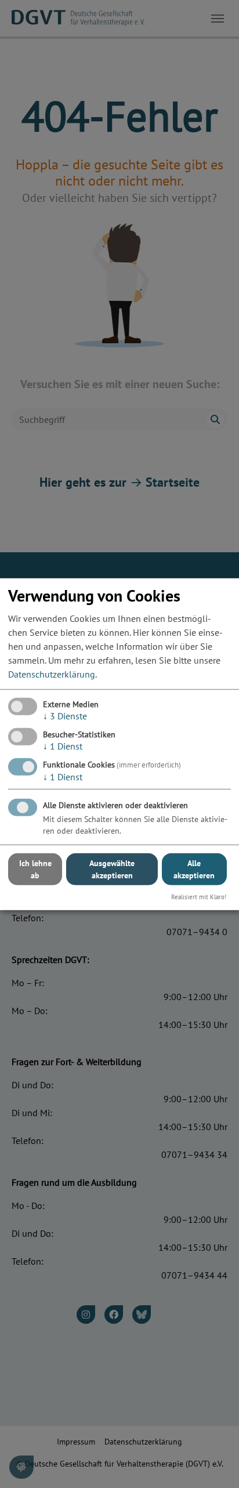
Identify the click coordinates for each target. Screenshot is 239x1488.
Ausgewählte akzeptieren (112, 869)
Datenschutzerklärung (51, 674)
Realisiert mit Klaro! (198, 897)
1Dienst (62, 746)
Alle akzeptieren (194, 869)
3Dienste (65, 716)
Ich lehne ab (35, 869)
